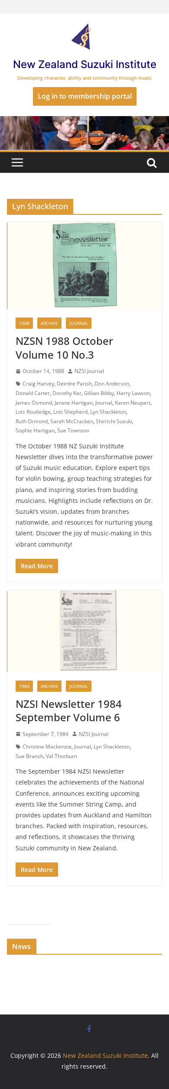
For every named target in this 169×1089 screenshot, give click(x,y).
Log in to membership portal (85, 96)
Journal (78, 323)
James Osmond (34, 402)
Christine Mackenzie (47, 746)
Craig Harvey (38, 383)
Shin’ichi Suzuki (114, 421)
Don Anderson (111, 383)
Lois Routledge (33, 411)
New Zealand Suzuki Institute (84, 64)
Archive (49, 323)
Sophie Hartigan (35, 430)
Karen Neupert (132, 402)
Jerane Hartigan (74, 402)
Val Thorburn (61, 756)
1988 (24, 323)
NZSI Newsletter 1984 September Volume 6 (69, 710)
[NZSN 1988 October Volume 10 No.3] (84, 265)
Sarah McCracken (71, 421)
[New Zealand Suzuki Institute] (84, 122)
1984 (24, 686)
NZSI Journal (89, 371)
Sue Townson (73, 430)
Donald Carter (33, 393)
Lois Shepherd (70, 411)
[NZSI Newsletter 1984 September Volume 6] (84, 631)
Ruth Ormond (32, 421)
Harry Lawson (133, 393)
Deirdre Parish (74, 383)
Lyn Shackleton (108, 411)
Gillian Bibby (99, 393)
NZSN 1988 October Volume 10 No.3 (64, 347)
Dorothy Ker (66, 393)
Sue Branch (29, 756)
